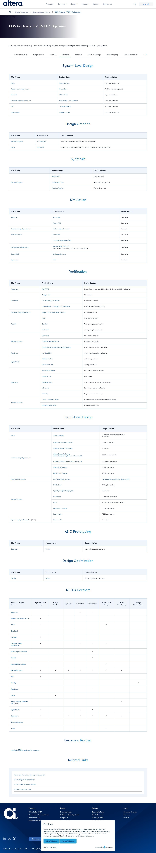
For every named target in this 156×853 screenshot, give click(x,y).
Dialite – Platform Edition (50, 399)
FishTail (13, 324)
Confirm (45, 324)
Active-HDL (56, 217)
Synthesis (53, 55)
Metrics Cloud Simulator (61, 246)
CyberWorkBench (65, 106)
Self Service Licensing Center (69, 815)
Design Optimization (130, 55)
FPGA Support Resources (22, 789)
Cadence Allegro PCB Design (62, 448)
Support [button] (85, 4)
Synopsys (14, 260)
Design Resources (21, 12)
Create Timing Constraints (51, 301)
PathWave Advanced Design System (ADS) (116, 479)
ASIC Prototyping (112, 55)
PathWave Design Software (62, 479)
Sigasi (13, 147)
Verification (78, 55)
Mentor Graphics (16, 182)
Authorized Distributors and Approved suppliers (29, 775)
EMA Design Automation (19, 651)
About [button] (95, 4)
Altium (13, 83)
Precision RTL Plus (57, 182)
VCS (54, 260)
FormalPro (45, 335)
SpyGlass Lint (46, 376)
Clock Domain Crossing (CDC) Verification (56, 306)
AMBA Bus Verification (49, 405)
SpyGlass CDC (47, 382)
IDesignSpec (63, 89)
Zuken (13, 728)
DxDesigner (57, 496)
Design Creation (38, 55)
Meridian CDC (46, 353)
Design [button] (73, 4)
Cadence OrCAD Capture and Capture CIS (67, 462)
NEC (12, 106)
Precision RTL (56, 176)
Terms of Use (24, 849)
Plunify (13, 578)
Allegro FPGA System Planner (63, 442)
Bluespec (14, 95)
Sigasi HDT (40, 147)
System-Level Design (20, 55)
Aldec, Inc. (14, 217)
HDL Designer (41, 141)
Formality (45, 394)
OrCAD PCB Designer (60, 473)
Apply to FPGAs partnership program (25, 750)
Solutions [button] (61, 4)
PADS (55, 502)
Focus (44, 318)
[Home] (13, 4)
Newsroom (127, 815)
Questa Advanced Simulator (62, 240)
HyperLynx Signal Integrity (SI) (63, 491)
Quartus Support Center (41, 12)
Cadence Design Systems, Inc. (21, 100)
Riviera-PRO (57, 223)
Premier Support (97, 815)
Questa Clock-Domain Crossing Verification (56, 347)
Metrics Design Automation (20, 247)
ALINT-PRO (45, 289)
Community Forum (98, 812)
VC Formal (45, 388)
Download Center (66, 812)
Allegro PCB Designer (60, 467)
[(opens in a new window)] (4, 838)
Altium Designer (64, 83)
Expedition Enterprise (60, 508)
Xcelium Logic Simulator (61, 229)
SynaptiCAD (15, 112)
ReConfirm (45, 330)
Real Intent (14, 353)
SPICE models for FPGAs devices (25, 784)
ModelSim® (56, 235)
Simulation (65, 55)
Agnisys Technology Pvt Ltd (20, 89)
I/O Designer (57, 485)
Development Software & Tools (39, 815)
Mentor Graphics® (17, 141)
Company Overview (130, 812)
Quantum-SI (57, 520)
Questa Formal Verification (51, 341)
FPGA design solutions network (24, 780)
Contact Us (36, 839)
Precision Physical (57, 188)
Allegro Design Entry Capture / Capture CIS (67, 456)
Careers (126, 818)
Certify (48, 549)
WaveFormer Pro (47, 365)
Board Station (58, 514)
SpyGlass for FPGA (48, 370)
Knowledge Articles (98, 818)
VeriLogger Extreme (59, 254)
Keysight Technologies (18, 479)
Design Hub (64, 818)
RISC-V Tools (63, 95)
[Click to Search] (135, 4)
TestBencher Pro (64, 112)
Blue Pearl (14, 301)
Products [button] (49, 4)
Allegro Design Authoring (61, 454)
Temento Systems (17, 402)
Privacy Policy (37, 849)
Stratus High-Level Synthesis (68, 100)
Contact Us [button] (107, 4)
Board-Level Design (94, 55)
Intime (48, 578)
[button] (30, 12)
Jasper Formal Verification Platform (53, 312)
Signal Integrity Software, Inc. (21, 520)
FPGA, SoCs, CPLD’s (35, 812)
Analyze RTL (46, 295)
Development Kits (34, 818)
